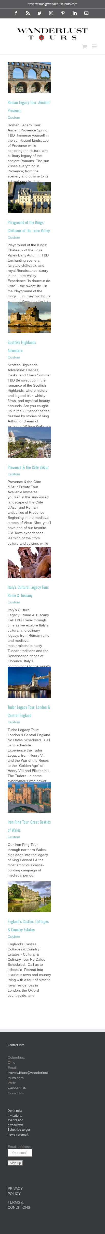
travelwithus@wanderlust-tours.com (52, 4)
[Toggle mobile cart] (84, 46)
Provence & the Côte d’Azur (28, 467)
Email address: (20, 1147)
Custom (14, 117)
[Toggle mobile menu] (94, 46)
